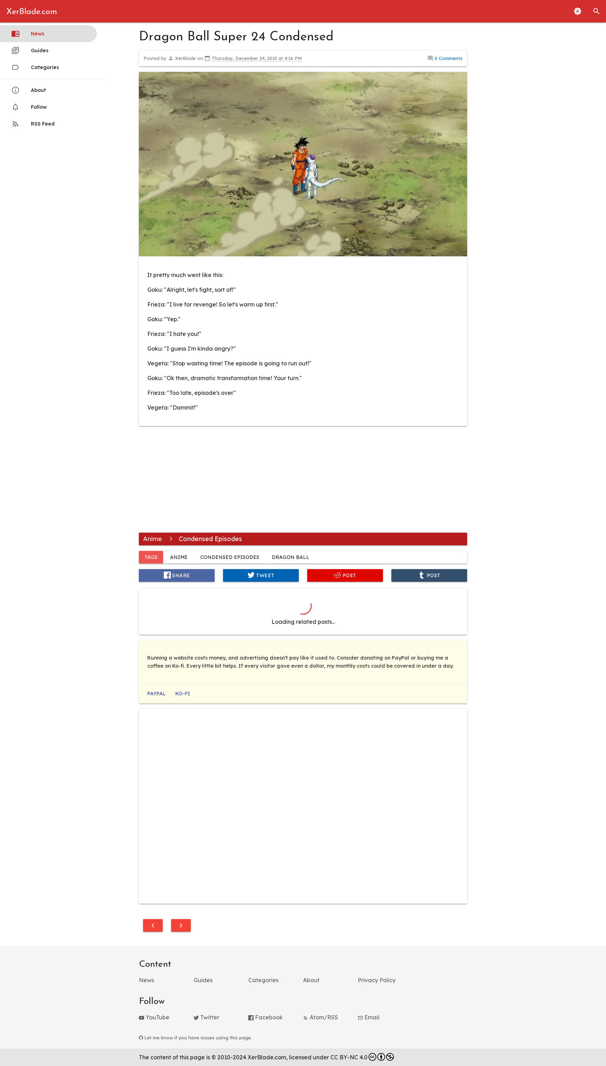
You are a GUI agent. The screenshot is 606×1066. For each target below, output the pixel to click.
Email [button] (371, 1017)
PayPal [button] (156, 693)
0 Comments (449, 58)
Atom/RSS (323, 1017)
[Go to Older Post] (181, 925)
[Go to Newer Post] (153, 925)
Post (348, 575)
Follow (39, 107)
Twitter (209, 1017)
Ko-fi (182, 693)
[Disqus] (303, 805)
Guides (39, 50)
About (38, 90)
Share (180, 575)
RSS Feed (43, 124)
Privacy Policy (377, 980)
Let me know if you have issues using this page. (197, 1037)
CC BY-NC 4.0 (349, 1057)
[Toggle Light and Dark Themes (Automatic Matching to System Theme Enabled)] (577, 11)
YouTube (156, 1017)
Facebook (268, 1017)
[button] (596, 11)
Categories (45, 67)
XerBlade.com (31, 12)
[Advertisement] (303, 481)
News (37, 33)
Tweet (265, 575)
